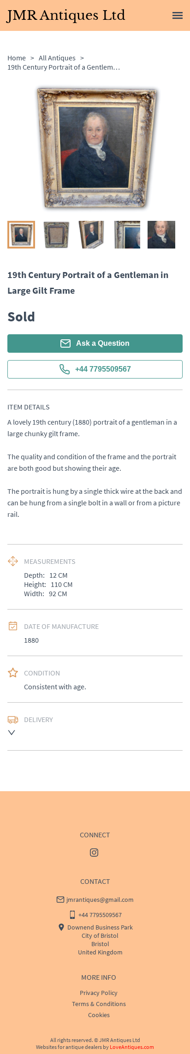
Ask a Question (103, 343)
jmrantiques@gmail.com (100, 899)
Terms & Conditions (99, 1004)
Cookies (99, 1015)
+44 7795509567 (103, 369)
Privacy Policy (99, 993)
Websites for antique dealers (69, 1046)
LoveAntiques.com (132, 1046)
